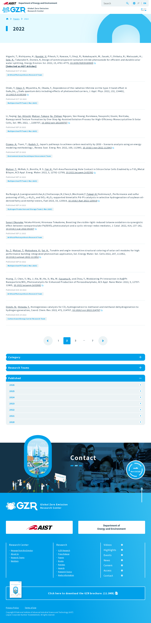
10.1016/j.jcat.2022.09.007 (20, 228)
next (102, 340)
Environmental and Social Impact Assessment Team (29, 156)
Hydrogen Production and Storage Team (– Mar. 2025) (30, 209)
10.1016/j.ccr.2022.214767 (86, 310)
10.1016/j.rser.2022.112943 (97, 147)
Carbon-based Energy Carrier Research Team (26, 319)
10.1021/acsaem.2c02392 (79, 172)
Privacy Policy (12, 608)
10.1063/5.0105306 (16, 94)
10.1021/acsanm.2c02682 (27, 285)
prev (48, 340)
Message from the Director (22, 550)
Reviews (61, 564)
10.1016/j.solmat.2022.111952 (22, 256)
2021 (12, 415)
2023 (12, 403)
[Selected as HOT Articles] (21, 66)
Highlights (110, 550)
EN (144, 3)
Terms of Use (30, 608)
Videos (108, 544)
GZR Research (64, 550)
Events (108, 555)
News (107, 560)
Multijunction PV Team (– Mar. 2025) (22, 103)
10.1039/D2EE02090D (81, 62)
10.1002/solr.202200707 (55, 122)
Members (14, 561)
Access (107, 570)
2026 (12, 384)
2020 (12, 422)
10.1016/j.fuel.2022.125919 (82, 200)
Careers (108, 565)
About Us (15, 554)
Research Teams (17, 557)
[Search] (127, 3)
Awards (61, 568)
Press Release (63, 554)
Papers (61, 557)
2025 (12, 391)
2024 (12, 397)
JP (138, 3)
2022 (12, 409)
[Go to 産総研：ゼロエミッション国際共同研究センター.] (9, 19)
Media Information (66, 575)
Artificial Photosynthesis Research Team (25, 75)
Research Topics (65, 571)
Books (61, 561)
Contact (108, 575)
